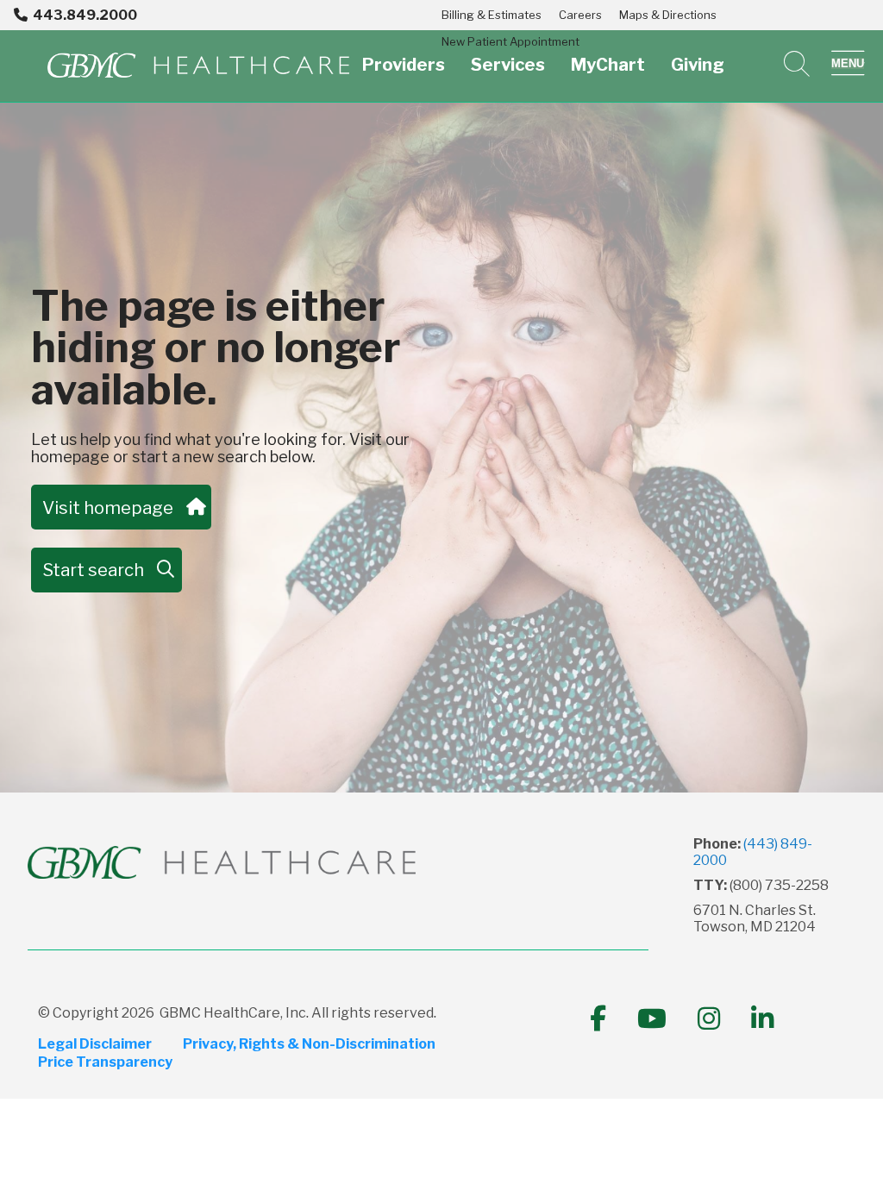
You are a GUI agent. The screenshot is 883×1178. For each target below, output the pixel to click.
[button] (848, 63)
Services (508, 64)
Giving (697, 64)
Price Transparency (105, 1062)
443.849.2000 (85, 15)
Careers (580, 15)
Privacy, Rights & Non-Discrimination (309, 1044)
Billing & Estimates (492, 15)
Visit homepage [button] (107, 507)
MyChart (608, 64)
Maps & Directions (668, 15)
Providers (403, 64)
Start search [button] (93, 569)
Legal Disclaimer (95, 1044)
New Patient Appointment (510, 41)
